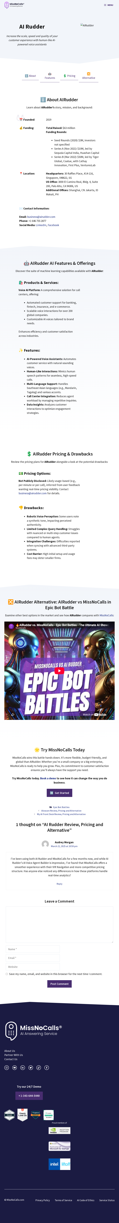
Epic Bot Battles (61, 807)
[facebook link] (46, 1067)
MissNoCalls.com (15, 1199)
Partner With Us (13, 1055)
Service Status (107, 1200)
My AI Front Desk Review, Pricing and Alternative (61, 814)
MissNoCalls (106, 615)
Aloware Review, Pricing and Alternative (61, 810)
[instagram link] (6, 1067)
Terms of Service (63, 1200)
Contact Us (10, 1059)
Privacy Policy (42, 1200)
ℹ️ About (30, 75)
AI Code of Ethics (85, 1200)
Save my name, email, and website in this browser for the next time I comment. (55, 974)
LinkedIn (41, 225)
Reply (59, 883)
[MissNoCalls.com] (14, 5)
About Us (9, 1051)
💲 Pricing (69, 75)
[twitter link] (30, 1067)
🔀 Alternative (88, 76)
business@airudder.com (41, 216)
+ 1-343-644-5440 (29, 1095)
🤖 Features (50, 76)
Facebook (53, 225)
